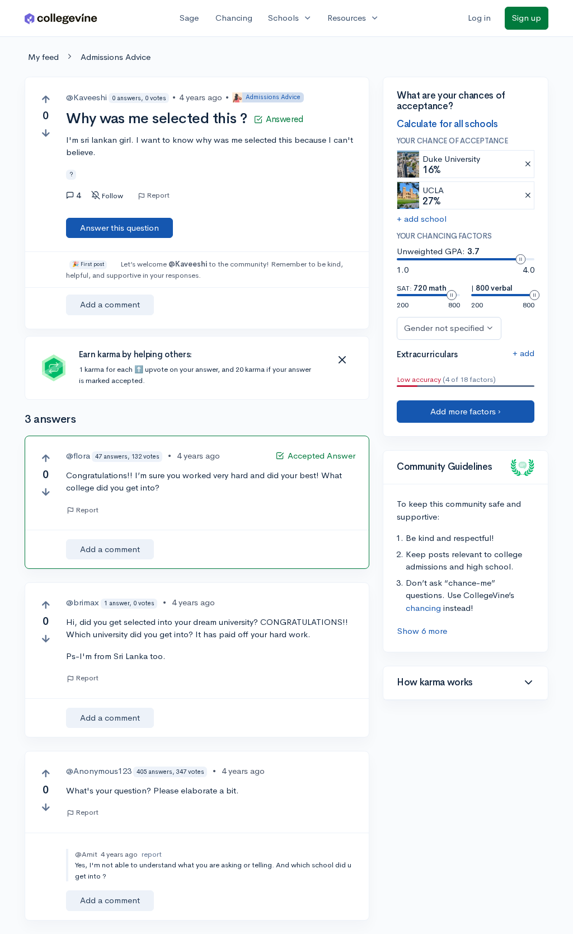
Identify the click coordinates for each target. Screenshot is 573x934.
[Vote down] (45, 133)
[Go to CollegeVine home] (61, 18)
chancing (423, 608)
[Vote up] (45, 99)
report (152, 854)
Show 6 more (422, 630)
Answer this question (119, 227)
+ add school (422, 218)
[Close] (341, 360)
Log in (479, 17)
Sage (189, 17)
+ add (523, 353)
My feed (43, 57)
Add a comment (110, 304)
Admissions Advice (116, 57)
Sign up (526, 17)
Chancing (233, 17)
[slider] (520, 259)
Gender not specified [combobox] (444, 328)
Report (158, 195)
